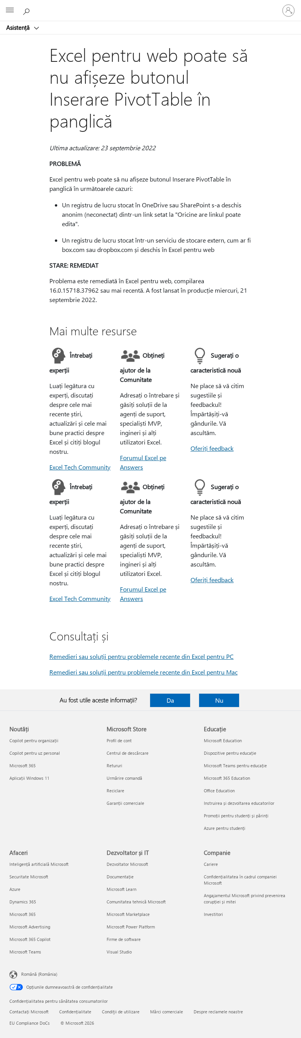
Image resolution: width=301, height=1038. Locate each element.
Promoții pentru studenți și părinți (236, 816)
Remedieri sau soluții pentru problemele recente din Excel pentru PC (141, 656)
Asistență (18, 27)
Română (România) (39, 974)
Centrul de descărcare (128, 753)
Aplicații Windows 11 (29, 778)
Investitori (213, 914)
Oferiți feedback (212, 448)
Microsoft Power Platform (131, 927)
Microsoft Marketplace (128, 914)
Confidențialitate (75, 1012)
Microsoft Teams (25, 952)
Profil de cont (119, 740)
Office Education (219, 790)
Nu (219, 700)
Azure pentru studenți (224, 828)
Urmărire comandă (124, 778)
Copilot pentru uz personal (34, 753)
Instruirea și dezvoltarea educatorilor (239, 803)
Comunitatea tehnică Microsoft (136, 902)
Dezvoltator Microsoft (127, 864)
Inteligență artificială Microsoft (39, 864)
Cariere (211, 864)
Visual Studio (119, 952)
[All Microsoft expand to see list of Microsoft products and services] (9, 10)
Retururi (114, 765)
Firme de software (124, 939)
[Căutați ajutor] (27, 10)
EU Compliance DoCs (29, 1023)
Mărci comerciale (166, 1012)
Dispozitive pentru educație (230, 753)
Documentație (120, 877)
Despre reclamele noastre (218, 1012)
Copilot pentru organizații (33, 740)
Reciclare (115, 790)
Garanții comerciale (125, 803)
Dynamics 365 (22, 902)
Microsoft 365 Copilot (30, 939)
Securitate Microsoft (28, 877)
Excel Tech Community (80, 467)
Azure (14, 889)
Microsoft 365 (22, 765)
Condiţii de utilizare (121, 1012)
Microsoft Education (223, 740)
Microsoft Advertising (29, 927)
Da (170, 700)
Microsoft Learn (121, 889)
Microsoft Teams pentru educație (235, 765)
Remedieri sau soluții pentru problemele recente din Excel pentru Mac (143, 672)
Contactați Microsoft (29, 1012)
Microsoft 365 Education (227, 778)
